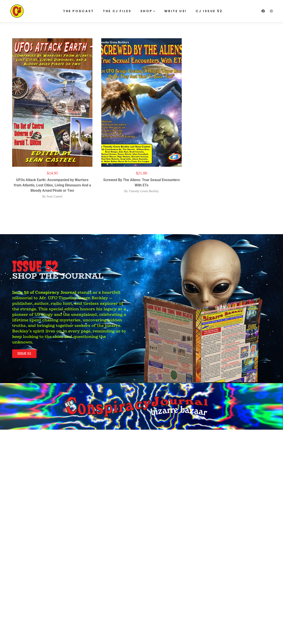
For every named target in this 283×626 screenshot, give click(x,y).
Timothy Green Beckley (144, 191)
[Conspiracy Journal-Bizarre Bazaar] (17, 11)
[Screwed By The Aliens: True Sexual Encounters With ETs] (141, 102)
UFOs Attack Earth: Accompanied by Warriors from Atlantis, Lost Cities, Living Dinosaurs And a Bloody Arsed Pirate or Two (52, 185)
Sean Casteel (54, 196)
